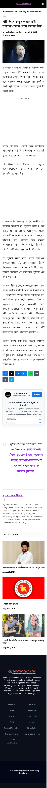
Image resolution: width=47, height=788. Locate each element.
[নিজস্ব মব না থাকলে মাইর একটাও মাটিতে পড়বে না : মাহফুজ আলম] (23, 552)
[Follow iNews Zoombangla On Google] (23, 421)
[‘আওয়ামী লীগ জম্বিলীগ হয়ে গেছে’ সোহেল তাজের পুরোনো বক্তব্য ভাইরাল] (23, 625)
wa (30, 373)
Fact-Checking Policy (32, 734)
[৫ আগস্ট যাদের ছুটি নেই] (23, 589)
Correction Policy (11, 734)
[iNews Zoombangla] (23, 4)
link (36, 373)
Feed (12, 722)
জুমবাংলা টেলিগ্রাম (28, 460)
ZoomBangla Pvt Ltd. (21, 770)
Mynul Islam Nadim (12, 32)
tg (11, 379)
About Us (11, 704)
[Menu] (4, 4)
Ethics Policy (32, 728)
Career (12, 710)
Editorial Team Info (11, 728)
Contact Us (32, 704)
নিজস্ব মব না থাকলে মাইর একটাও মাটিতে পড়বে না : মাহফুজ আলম (23, 567)
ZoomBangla (23, 773)
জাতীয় (10, 11)
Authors (32, 722)
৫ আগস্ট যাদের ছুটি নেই (10, 604)
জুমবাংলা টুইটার (24, 454)
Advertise (32, 710)
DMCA (11, 716)
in (18, 373)
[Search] (43, 4)
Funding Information (12, 741)
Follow (37, 394)
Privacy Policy (32, 716)
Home (5, 11)
